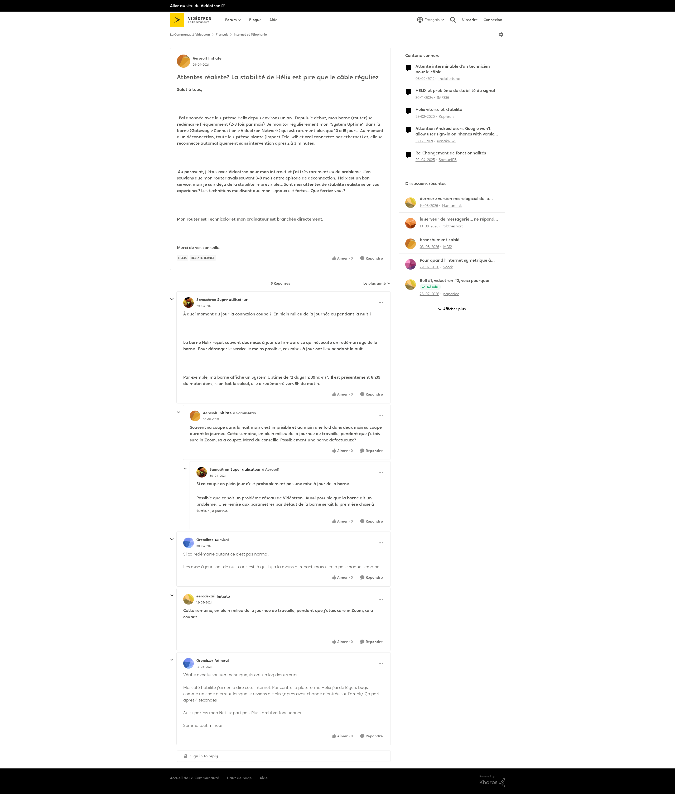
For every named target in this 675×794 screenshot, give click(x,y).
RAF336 (443, 97)
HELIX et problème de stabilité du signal (455, 90)
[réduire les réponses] (172, 299)
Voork (448, 267)
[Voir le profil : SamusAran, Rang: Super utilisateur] (188, 302)
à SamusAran (244, 413)
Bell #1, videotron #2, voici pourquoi (454, 280)
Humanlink (452, 205)
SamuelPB (448, 159)
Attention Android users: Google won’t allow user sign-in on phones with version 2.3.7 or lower (456, 131)
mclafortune (449, 78)
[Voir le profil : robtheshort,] (410, 223)
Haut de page (239, 778)
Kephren (446, 116)
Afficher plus (454, 308)
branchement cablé (439, 239)
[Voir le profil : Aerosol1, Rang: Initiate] (183, 61)
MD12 (447, 246)
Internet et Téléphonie (250, 34)
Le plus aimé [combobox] (377, 283)
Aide (264, 778)
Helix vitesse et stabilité (439, 109)
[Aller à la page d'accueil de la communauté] (192, 20)
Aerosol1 (200, 58)
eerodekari (205, 596)
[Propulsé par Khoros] (492, 781)
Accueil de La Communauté (194, 778)
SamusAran (206, 299)
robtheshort (452, 226)
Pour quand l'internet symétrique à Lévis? (455, 260)
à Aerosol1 (270, 469)
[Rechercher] (453, 20)
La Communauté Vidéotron (190, 34)
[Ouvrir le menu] (501, 34)
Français (222, 34)
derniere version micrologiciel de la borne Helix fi (454, 199)
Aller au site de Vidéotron (195, 5)
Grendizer (204, 539)
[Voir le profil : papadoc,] (410, 284)
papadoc (451, 293)
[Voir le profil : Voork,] (410, 264)
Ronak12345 (446, 141)
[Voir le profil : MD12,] (410, 243)
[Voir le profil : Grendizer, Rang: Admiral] (188, 543)
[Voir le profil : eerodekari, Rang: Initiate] (188, 599)
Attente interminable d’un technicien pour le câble (453, 69)
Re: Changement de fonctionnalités (451, 153)
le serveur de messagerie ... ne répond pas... (457, 219)
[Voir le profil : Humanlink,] (410, 202)
